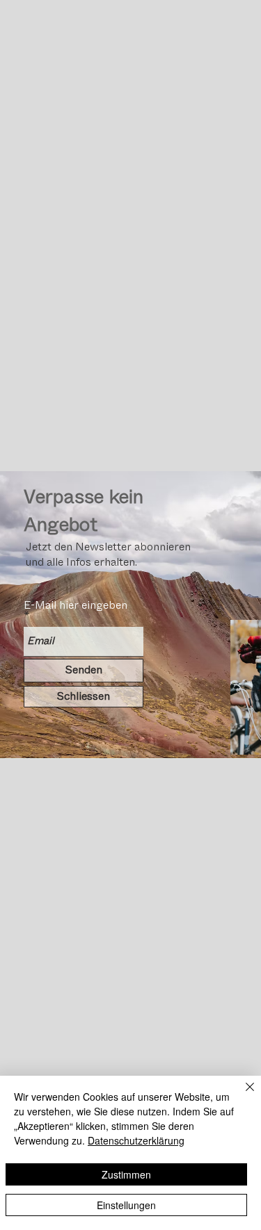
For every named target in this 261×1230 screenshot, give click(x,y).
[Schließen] (241, 1095)
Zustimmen (126, 1174)
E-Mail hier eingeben (75, 605)
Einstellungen (126, 1205)
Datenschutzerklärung (136, 1140)
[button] (83, 696)
